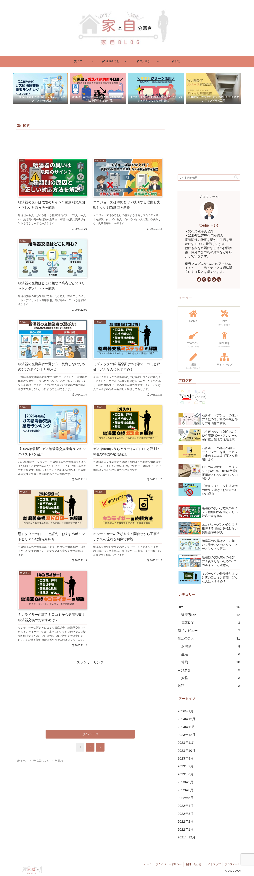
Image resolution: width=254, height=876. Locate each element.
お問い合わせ (193, 864)
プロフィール (232, 864)
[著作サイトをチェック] (199, 279)
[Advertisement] (90, 140)
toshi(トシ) (208, 225)
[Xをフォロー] (204, 279)
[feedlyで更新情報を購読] (214, 279)
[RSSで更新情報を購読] (218, 279)
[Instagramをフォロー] (209, 279)
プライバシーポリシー (169, 864)
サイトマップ (213, 864)
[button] (236, 177)
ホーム (148, 864)
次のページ (90, 734)
